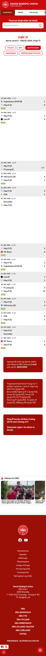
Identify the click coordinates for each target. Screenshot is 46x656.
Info (20, 48)
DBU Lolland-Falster (23, 627)
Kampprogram (33, 48)
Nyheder (23, 555)
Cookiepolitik (23, 573)
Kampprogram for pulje (30, 53)
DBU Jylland (23, 620)
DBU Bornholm (23, 612)
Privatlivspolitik (23, 569)
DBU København (23, 623)
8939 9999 (22, 367)
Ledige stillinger (23, 565)
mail (34, 365)
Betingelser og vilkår (23, 576)
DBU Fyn (23, 616)
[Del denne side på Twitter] (6, 647)
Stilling (10, 48)
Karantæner (11, 53)
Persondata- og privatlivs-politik (23, 641)
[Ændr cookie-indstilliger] (3, 652)
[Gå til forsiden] (19, 4)
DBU (23, 609)
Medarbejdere (23, 562)
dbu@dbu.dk (24, 597)
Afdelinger (23, 558)
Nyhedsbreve (23, 551)
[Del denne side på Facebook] (2, 647)
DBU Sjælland (23, 630)
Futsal (23, 634)
